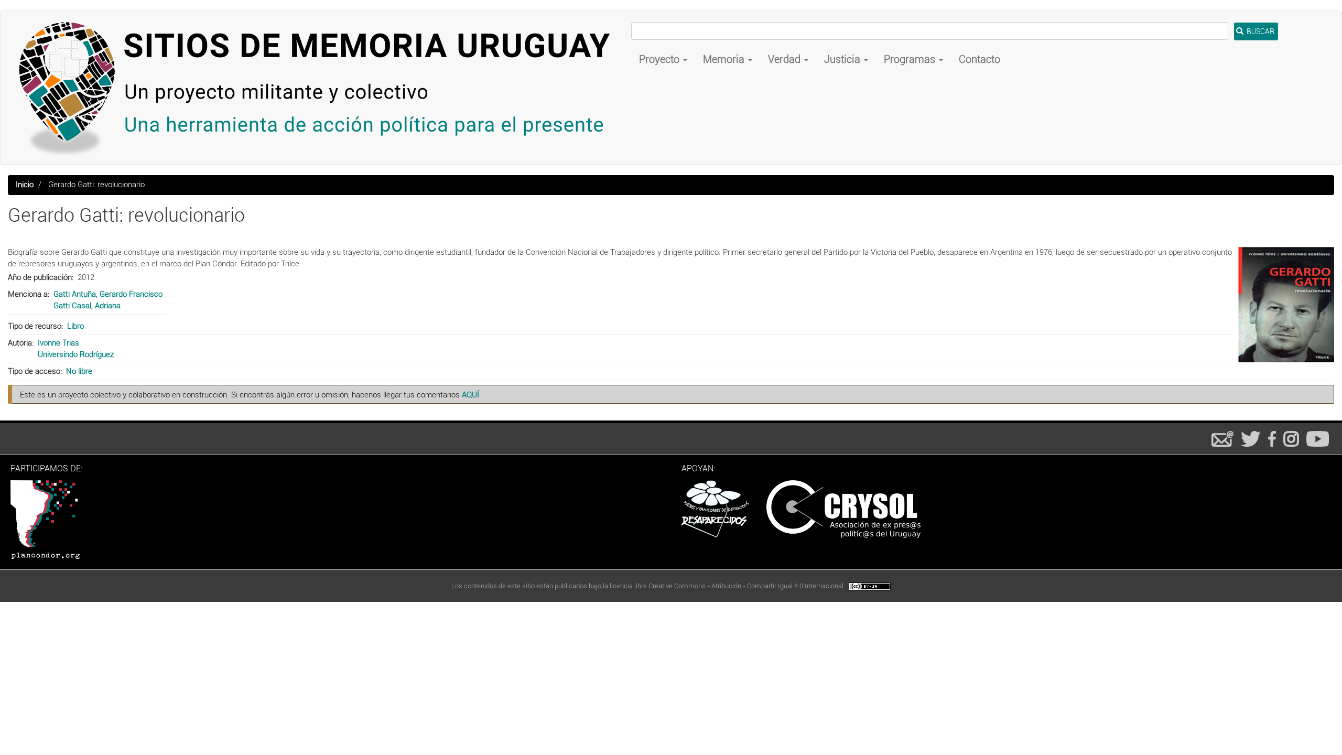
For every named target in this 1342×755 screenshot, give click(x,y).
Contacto (979, 59)
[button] (1286, 304)
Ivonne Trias (58, 343)
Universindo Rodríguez (76, 354)
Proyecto (660, 59)
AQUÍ (470, 395)
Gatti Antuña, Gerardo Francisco (108, 294)
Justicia (843, 59)
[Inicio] (319, 87)
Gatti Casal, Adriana (87, 305)
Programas (911, 59)
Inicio (25, 184)
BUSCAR (1259, 31)
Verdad (785, 59)
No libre (79, 371)
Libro (75, 326)
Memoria (725, 59)
